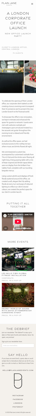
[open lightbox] (12, 76)
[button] (32, 4)
